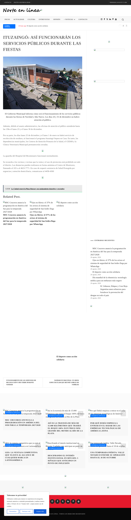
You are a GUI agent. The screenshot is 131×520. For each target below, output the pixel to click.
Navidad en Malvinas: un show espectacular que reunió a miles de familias (64, 382)
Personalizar (12, 511)
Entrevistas (44, 19)
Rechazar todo (26, 511)
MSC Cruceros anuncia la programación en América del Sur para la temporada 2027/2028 (108, 251)
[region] (26, 504)
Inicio (7, 19)
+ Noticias (68, 19)
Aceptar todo (40, 511)
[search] (123, 19)
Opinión (56, 19)
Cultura (31, 19)
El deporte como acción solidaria (106, 272)
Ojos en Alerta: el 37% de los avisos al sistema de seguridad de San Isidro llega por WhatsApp (108, 263)
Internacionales (13, 412)
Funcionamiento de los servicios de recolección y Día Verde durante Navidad (21, 382)
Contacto (7, 2)
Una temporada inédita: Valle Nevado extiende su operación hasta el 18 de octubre (107, 455)
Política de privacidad (22, 2)
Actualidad (19, 19)
